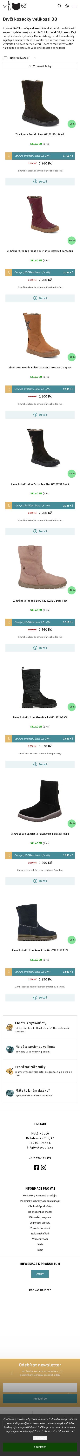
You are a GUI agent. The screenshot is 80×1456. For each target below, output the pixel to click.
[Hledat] (59, 6)
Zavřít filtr (40, 66)
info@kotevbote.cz (40, 1147)
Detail (43, 181)
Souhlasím (40, 1447)
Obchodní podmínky (40, 1206)
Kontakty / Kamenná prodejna (40, 1196)
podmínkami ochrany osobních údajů (40, 1375)
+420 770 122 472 (40, 1158)
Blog (40, 1250)
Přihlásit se (40, 1398)
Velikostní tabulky (40, 1223)
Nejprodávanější (19, 58)
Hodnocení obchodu (40, 1212)
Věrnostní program (40, 1217)
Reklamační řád (40, 1234)
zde (72, 1431)
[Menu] (74, 6)
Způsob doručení (40, 1228)
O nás (40, 1244)
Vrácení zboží (40, 1239)
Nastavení (40, 1437)
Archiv (40, 1274)
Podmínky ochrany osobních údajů (40, 1201)
